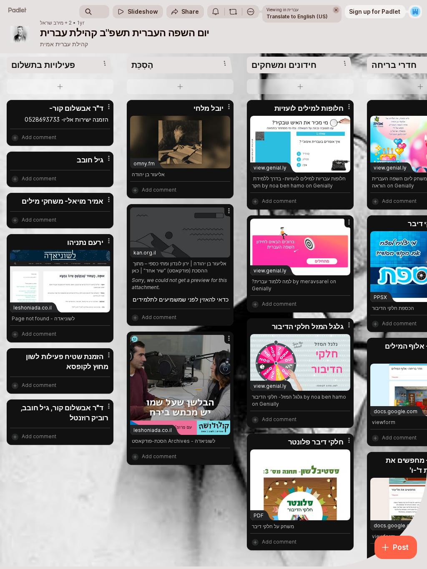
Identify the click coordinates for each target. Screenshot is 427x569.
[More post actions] (103, 110)
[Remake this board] (233, 11)
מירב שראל (51, 23)
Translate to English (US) (297, 16)
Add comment (39, 137)
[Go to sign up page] (415, 11)
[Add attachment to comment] (15, 137)
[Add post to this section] (60, 86)
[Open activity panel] (215, 11)
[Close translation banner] (336, 10)
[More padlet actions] (250, 11)
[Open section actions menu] (105, 63)
